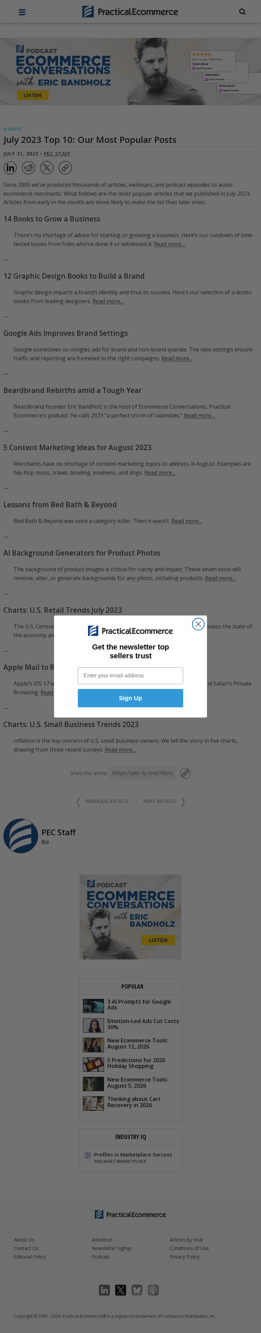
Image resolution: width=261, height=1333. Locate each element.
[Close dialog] (198, 624)
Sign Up (130, 698)
